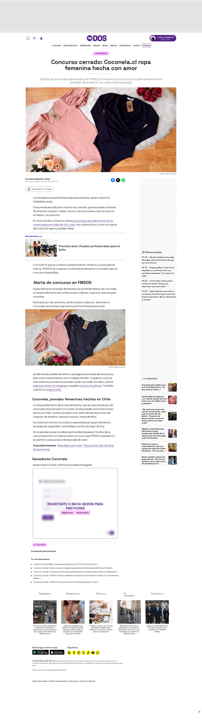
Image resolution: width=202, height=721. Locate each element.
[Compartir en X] (118, 180)
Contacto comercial (87, 681)
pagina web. (54, 389)
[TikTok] (88, 652)
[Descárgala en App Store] (57, 652)
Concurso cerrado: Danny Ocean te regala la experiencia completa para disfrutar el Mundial (72, 568)
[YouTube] (93, 652)
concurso (41, 545)
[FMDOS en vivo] (152, 38)
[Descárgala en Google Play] (40, 652)
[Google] (69, 652)
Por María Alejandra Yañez (37, 179)
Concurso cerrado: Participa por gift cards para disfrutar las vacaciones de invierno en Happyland (74, 571)
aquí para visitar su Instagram (50, 385)
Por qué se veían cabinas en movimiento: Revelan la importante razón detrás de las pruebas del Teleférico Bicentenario (45, 630)
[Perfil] (41, 38)
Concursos (125, 45)
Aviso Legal (73, 681)
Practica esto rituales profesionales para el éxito (89, 248)
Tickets (137, 45)
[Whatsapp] (97, 652)
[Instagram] (78, 652)
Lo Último (56, 45)
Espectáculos (70, 45)
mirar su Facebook (91, 385)
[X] (83, 652)
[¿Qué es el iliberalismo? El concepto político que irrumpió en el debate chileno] (157, 612)
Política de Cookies (40, 681)
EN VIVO (146, 45)
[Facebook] (74, 652)
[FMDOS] (97, 38)
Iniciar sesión (82, 512)
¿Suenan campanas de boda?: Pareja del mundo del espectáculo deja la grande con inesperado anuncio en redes (73, 630)
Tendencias (85, 45)
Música (96, 45)
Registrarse (67, 512)
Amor (105, 45)
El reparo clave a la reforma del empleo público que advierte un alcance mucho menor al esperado (101, 629)
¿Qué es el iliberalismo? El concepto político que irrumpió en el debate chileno (157, 629)
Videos (113, 45)
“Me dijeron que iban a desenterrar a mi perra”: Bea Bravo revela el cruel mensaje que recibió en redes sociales (129, 630)
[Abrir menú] (28, 38)
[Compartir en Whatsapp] (123, 180)
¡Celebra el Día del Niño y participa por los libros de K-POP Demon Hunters (65, 564)
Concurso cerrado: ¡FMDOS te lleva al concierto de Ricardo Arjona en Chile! (65, 582)
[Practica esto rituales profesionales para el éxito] (41, 248)
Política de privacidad (58, 681)
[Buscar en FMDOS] (34, 38)
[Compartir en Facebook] (113, 180)
